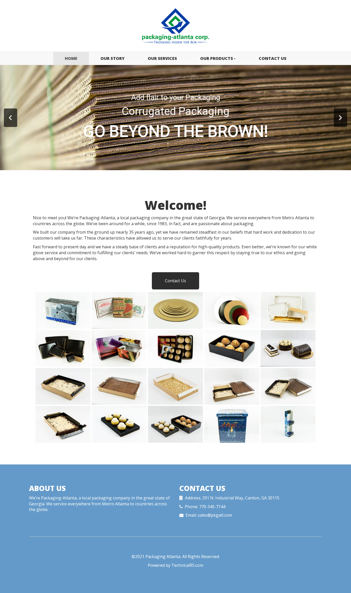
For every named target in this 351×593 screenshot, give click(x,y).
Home (71, 58)
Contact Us (273, 58)
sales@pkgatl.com (215, 515)
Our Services (162, 58)
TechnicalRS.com (187, 565)
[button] (10, 117)
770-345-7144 (212, 506)
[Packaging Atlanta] (175, 26)
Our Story (112, 58)
